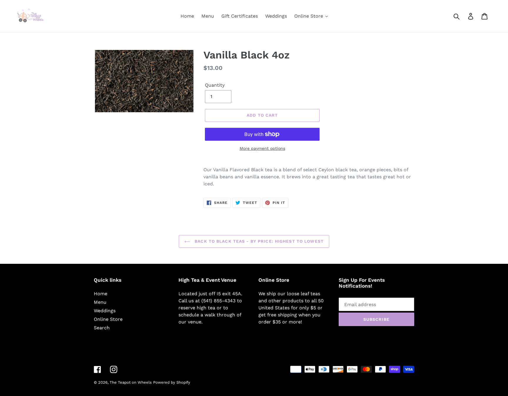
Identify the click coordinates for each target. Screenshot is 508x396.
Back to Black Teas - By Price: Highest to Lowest (258, 241)
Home (100, 293)
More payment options (262, 148)
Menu (100, 302)
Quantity (215, 85)
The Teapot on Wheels (131, 382)
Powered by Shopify (171, 382)
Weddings (105, 310)
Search (102, 327)
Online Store (108, 319)
